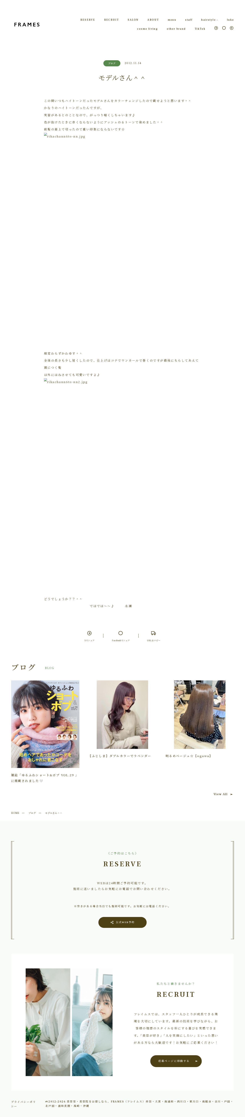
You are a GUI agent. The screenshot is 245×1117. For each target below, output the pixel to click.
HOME (15, 812)
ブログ (32, 812)
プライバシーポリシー (23, 1104)
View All (221, 794)
